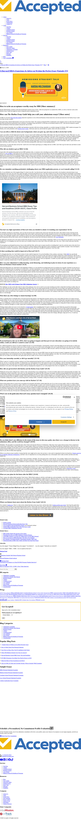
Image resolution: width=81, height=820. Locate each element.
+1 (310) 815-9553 (6, 755)
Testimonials (9, 22)
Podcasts (8, 53)
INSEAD (23, 594)
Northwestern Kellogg (39, 597)
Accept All (63, 422)
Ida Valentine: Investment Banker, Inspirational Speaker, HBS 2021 (20, 539)
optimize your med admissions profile (58, 597)
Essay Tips (9, 52)
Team (7, 19)
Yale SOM (43, 599)
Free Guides (9, 46)
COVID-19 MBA (40, 592)
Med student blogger (4, 597)
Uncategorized (6, 586)
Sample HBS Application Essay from (17, 526)
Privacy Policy (6, 799)
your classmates (60, 237)
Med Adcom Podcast (35, 596)
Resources (5, 45)
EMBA (51, 593)
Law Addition (6, 582)
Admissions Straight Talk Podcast (8, 555)
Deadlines (8, 55)
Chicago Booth (6, 593)
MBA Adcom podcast (58, 594)
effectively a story (71, 468)
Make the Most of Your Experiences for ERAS (13, 660)
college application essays (16, 593)
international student (30, 594)
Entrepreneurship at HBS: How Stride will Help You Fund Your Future (21, 540)
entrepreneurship (58, 593)
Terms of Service (7, 804)
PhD (67, 597)
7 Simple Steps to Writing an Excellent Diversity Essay (15, 644)
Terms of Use (6, 801)
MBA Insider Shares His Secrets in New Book (14, 533)
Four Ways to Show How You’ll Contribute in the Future (15, 650)
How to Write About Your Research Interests (12, 647)
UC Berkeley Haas (25, 600)
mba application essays (70, 594)
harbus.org (10, 505)
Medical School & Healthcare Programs (16, 34)
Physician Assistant (72, 597)
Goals (4, 25)
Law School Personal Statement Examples (10, 678)
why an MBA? (9, 153)
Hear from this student (16, 117)
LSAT (48, 594)
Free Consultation (7, 58)
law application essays (41, 594)
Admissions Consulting (9, 575)
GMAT (64, 593)
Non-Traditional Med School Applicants (26, 597)
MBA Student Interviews (20, 596)
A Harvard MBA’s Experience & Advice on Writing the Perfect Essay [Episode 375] (21, 65)
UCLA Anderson (32, 600)
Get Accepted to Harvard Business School (13, 525)
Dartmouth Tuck (47, 593)
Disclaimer (6, 802)
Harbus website (7, 522)
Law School (9, 32)
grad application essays (71, 593)
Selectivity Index (10, 48)
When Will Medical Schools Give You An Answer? (14, 652)
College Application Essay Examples (9, 680)
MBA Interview (9, 596)
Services (5, 35)
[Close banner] (74, 397)
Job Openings (6, 798)
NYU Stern (47, 597)
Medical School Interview (57, 596)
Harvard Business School (6, 558)
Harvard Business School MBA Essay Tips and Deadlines (15, 655)
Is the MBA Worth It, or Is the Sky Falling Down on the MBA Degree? (21, 536)
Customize (39, 422)
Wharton (38, 600)
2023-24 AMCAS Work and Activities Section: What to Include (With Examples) (21, 663)
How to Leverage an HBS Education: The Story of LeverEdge (18, 537)
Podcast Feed (3, 551)
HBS (68, 254)
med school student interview (72, 596)
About (4, 17)
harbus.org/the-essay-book (59, 505)
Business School (10, 31)
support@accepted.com (8, 756)
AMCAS (1, 592)
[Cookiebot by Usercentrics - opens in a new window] (64, 397)
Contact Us (9, 24)
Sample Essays (10, 51)
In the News (9, 21)
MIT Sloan (16, 597)
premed (8, 599)
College (8, 28)
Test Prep (8, 27)
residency (13, 600)
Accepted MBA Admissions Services (12, 528)
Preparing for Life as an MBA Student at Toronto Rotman (17, 535)
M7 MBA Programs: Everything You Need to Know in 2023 (16, 658)
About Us (8, 18)
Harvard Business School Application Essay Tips (15, 524)
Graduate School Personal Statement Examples (11, 675)
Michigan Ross (11, 597)
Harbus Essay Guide (23, 128)
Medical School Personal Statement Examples (11, 672)
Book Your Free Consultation (9, 736)
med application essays (45, 596)
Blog (4, 56)
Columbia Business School (30, 593)
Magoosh (51, 594)
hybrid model (29, 307)
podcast (15, 558)
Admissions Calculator (12, 49)
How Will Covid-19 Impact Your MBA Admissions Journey (21, 284)
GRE (7, 594)
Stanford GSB (18, 600)
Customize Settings (66, 417)
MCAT (29, 596)
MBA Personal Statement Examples (9, 670)
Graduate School (10, 29)
